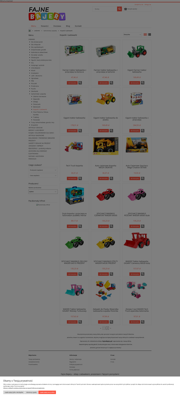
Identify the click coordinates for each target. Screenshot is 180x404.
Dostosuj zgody (31, 392)
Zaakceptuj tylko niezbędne (14, 392)
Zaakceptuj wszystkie (47, 392)
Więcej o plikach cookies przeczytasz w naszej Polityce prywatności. (24, 388)
